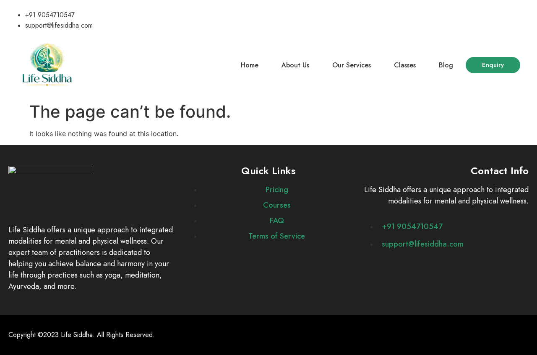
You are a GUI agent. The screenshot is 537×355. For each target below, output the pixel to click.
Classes (405, 65)
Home (249, 65)
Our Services (351, 65)
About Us (295, 65)
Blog (446, 65)
